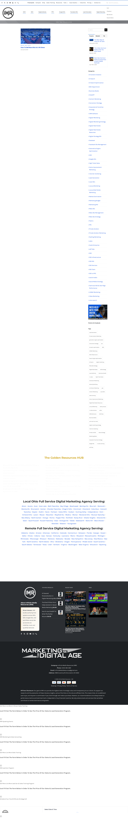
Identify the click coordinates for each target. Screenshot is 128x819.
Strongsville (63, 521)
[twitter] (4, 2)
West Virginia (84, 544)
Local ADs (92, 182)
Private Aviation (94, 229)
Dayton (34, 512)
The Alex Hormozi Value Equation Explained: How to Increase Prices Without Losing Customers (74, 630)
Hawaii (103, 533)
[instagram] (7, 2)
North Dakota (44, 542)
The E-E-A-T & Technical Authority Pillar (102, 465)
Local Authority (92, 373)
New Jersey (89, 539)
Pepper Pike (60, 518)
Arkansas (46, 533)
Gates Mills (63, 512)
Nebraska (59, 539)
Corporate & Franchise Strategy (96, 108)
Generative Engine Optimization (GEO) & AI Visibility (20, 481)
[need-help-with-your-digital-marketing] (97, 305)
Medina (68, 515)
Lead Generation (94, 178)
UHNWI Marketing (94, 292)
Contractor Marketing (94, 380)
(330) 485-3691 (66, 668)
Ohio (52, 542)
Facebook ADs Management (97, 144)
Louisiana (65, 536)
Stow (56, 521)
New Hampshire (77, 539)
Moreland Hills (84, 515)
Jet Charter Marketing (94, 388)
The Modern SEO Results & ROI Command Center (105, 473)
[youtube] (10, 2)
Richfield (69, 518)
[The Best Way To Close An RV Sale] (91, 40)
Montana (51, 539)
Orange (45, 518)
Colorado (63, 533)
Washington (72, 544)
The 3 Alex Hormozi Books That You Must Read (100, 49)
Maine (72, 536)
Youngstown (71, 523)
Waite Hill (89, 521)
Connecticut (72, 533)
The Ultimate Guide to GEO (97, 481)
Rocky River (78, 518)
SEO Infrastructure (95, 257)
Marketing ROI (93, 204)
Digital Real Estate (95, 126)
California (55, 533)
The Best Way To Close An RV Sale (99, 40)
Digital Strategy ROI (95, 136)
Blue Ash (93, 506)
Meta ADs (92, 208)
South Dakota (27, 544)
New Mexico (98, 539)
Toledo (72, 521)
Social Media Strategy (96, 281)
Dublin (41, 512)
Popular (91, 36)
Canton (43, 509)
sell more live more (93, 421)
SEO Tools (92, 269)
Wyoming (102, 544)
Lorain (35, 515)
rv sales (91, 376)
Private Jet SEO (92, 432)
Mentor (75, 515)
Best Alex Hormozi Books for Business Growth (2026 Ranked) (100, 60)
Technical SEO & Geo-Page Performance (97, 287)
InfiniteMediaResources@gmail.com (66, 670)
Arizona (38, 533)
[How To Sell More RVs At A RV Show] (35, 29)
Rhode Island (87, 542)
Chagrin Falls (67, 509)
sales (22, 45)
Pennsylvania (76, 542)
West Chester (99, 521)
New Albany (26, 518)
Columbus (95, 509)
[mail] (15, 2)
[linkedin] (12, 2)
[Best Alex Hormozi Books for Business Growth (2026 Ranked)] (91, 58)
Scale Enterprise (94, 245)
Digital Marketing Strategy (97, 122)
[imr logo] (8, 8)
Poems (91, 221)
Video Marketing (94, 296)
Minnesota (25, 539)
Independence (93, 512)
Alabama (24, 533)
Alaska (31, 533)
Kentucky (56, 536)
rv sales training (100, 443)
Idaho (24, 536)
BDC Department (94, 87)
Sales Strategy (102, 432)
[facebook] (2, 2)
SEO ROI (91, 261)
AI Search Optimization (96, 83)
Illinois (30, 536)
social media (93, 277)
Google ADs (92, 159)
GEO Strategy (103, 369)
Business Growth (102, 373)
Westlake (55, 523)
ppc (102, 388)
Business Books (94, 91)
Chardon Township (54, 509)
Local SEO (102, 391)
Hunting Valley (81, 512)
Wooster (63, 523)
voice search (93, 300)
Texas (45, 544)
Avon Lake (43, 506)
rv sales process (93, 410)
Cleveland (86, 509)
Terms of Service (72, 686)
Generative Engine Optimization (95, 150)
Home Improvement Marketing (95, 168)
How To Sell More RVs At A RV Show (33, 47)
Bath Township (53, 506)
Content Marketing (95, 99)
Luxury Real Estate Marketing (95, 191)
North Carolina (32, 542)
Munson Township (98, 515)
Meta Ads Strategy (95, 217)
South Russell (34, 521)
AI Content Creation (95, 75)
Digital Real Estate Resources (95, 131)
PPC (90, 225)
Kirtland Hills (27, 515)
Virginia (64, 544)
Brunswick (35, 509)
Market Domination (95, 196)
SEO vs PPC (92, 273)
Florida (89, 533)
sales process (103, 406)
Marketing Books (93, 436)
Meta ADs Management (96, 213)
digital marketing (100, 362)
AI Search (92, 79)
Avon (36, 506)
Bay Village (64, 506)
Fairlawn (54, 512)
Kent (101, 512)
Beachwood (74, 506)
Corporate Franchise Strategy (95, 439)
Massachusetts (90, 536)
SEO (90, 253)
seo (102, 343)
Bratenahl (101, 506)
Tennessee (37, 544)
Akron (24, 506)
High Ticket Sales (94, 163)
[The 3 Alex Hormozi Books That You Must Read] (91, 48)
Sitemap (53, 686)
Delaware (82, 533)
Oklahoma (59, 542)
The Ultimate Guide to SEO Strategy (100, 483)
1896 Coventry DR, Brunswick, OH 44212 (67, 673)
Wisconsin (94, 544)
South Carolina (99, 542)
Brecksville (26, 509)
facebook (92, 140)
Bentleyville (84, 506)
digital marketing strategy (95, 425)
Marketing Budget (94, 200)
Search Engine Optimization (95, 358)
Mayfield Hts (59, 515)
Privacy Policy (61, 686)
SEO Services (93, 265)
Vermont (56, 544)
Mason (42, 515)
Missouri (43, 539)
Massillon (49, 515)
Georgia (96, 533)
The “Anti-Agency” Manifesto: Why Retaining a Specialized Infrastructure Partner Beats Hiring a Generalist (75, 608)
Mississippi (34, 539)
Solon (25, 521)
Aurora (30, 506)
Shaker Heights (89, 518)
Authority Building (93, 384)
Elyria (47, 512)
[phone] (18, 2)
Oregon (67, 542)
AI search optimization (94, 347)
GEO (90, 155)
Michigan (101, 536)
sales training (92, 395)
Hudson (71, 512)
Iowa (43, 536)
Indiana (37, 536)
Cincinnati (77, 509)
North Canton (36, 518)
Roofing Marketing (95, 237)
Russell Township (46, 521)
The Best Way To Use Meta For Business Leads (61, 494)
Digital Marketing (94, 117)
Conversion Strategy (95, 103)
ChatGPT (92, 95)
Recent (98, 36)
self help (28, 45)
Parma (52, 518)
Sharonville (101, 518)
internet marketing (95, 174)
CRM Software (93, 113)
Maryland (80, 536)
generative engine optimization (96, 339)
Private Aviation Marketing (97, 233)
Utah (50, 544)
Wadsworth (80, 521)
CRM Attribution (92, 414)
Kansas (49, 536)
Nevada (67, 539)
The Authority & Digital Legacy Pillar (58, 491)
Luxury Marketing (94, 186)
